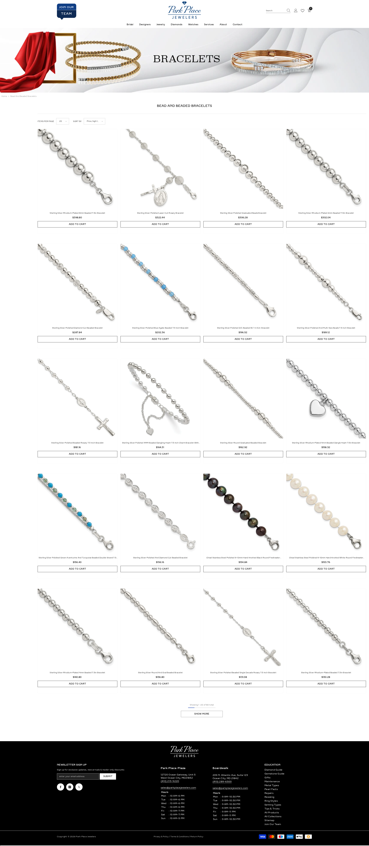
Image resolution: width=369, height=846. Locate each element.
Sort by (77, 121)
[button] (62, 121)
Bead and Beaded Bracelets (23, 96)
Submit (107, 776)
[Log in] (296, 10)
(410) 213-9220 (170, 781)
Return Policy (196, 837)
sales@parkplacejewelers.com (178, 787)
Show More (201, 714)
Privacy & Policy (161, 837)
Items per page (45, 121)
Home (4, 96)
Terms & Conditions (179, 837)
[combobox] (275, 10)
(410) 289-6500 (222, 781)
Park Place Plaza (173, 768)
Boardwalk (220, 768)
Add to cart (77, 224)
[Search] (278, 10)
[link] (184, 60)
